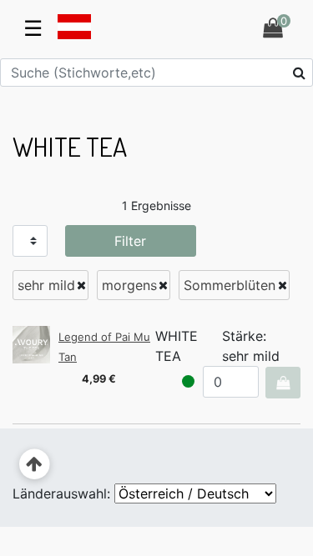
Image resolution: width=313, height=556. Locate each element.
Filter (130, 241)
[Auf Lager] (188, 381)
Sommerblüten (229, 285)
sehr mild (46, 285)
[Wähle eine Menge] (282, 382)
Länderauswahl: (61, 493)
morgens (129, 285)
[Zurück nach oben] (35, 465)
